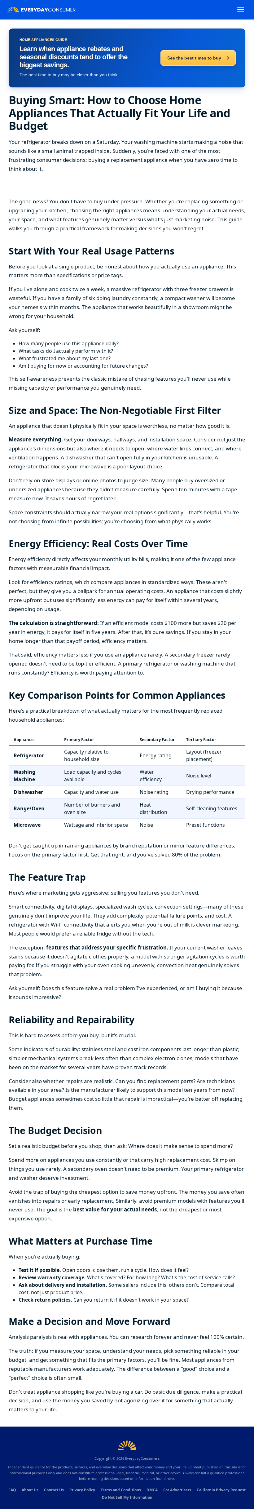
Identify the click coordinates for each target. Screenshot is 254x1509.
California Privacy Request (221, 1490)
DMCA (152, 1490)
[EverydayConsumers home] (41, 10)
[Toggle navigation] (241, 10)
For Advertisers (177, 1490)
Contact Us (54, 1490)
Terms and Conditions (121, 1490)
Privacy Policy (82, 1490)
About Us (30, 1490)
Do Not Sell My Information (127, 1497)
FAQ (12, 1490)
